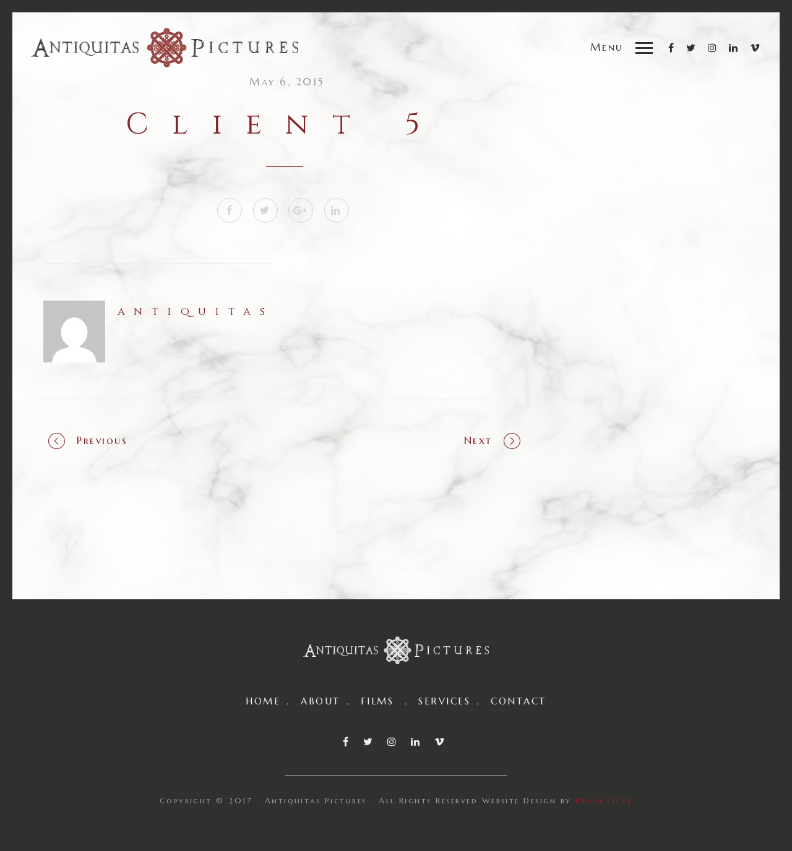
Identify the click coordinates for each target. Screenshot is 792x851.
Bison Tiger (603, 800)
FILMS (377, 701)
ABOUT (320, 701)
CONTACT (518, 701)
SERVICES (444, 701)
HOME (263, 701)
